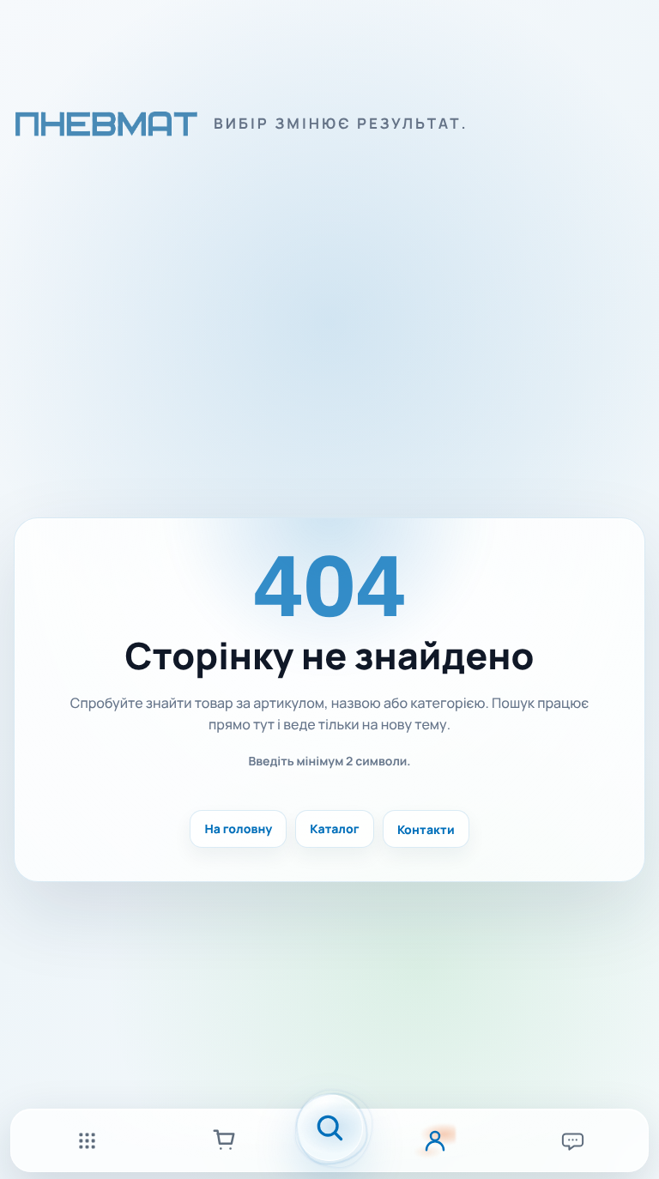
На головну (238, 829)
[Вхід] (435, 1140)
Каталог (334, 829)
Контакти (426, 829)
